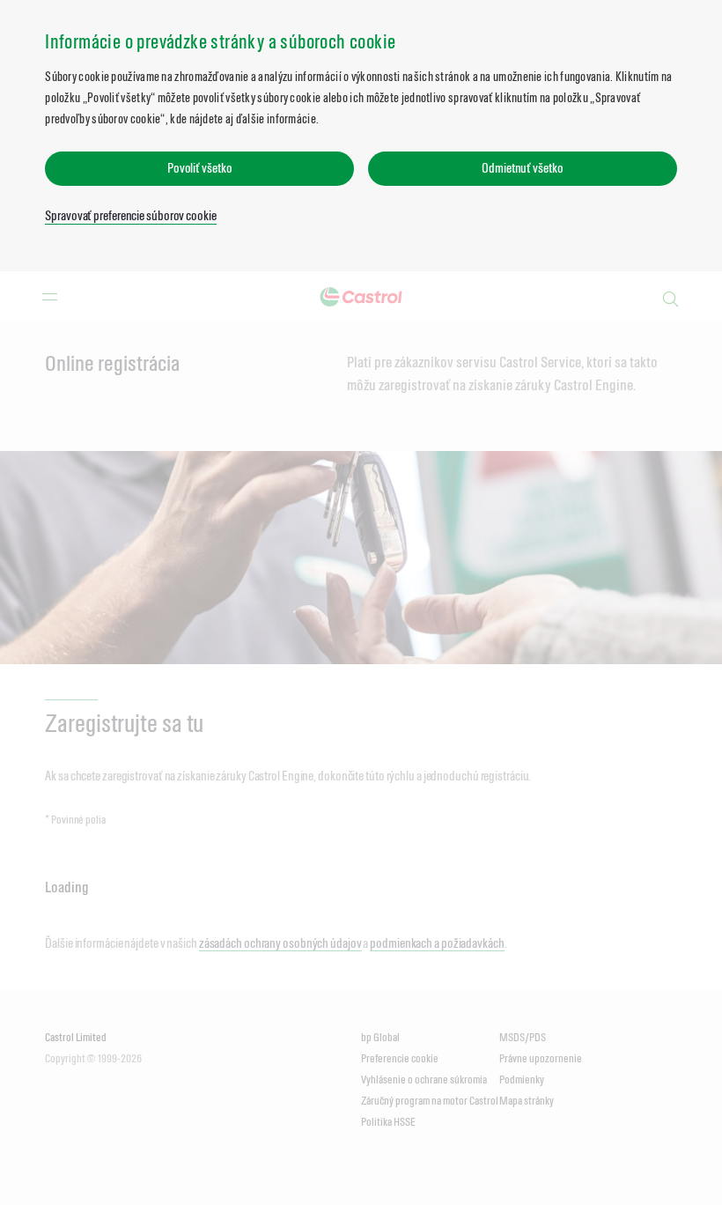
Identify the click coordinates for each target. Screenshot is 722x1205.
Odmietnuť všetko (522, 167)
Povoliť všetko (199, 167)
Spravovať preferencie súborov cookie (130, 215)
